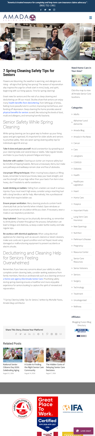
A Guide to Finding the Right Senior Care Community (34, 367)
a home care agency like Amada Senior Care (23, 278)
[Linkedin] (29, 334)
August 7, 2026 (51, 373)
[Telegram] (38, 334)
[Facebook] (16, 334)
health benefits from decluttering (24, 102)
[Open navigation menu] (90, 17)
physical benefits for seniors (15, 112)
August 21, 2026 (8, 373)
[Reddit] (25, 334)
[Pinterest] (47, 334)
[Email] (60, 334)
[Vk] (51, 334)
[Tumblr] (43, 334)
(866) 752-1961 (47, 5)
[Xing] (56, 334)
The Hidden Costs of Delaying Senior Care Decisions (55, 367)
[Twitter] (20, 334)
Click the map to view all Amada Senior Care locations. (81, 94)
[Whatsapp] (34, 334)
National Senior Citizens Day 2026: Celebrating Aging (11, 367)
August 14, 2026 (29, 373)
